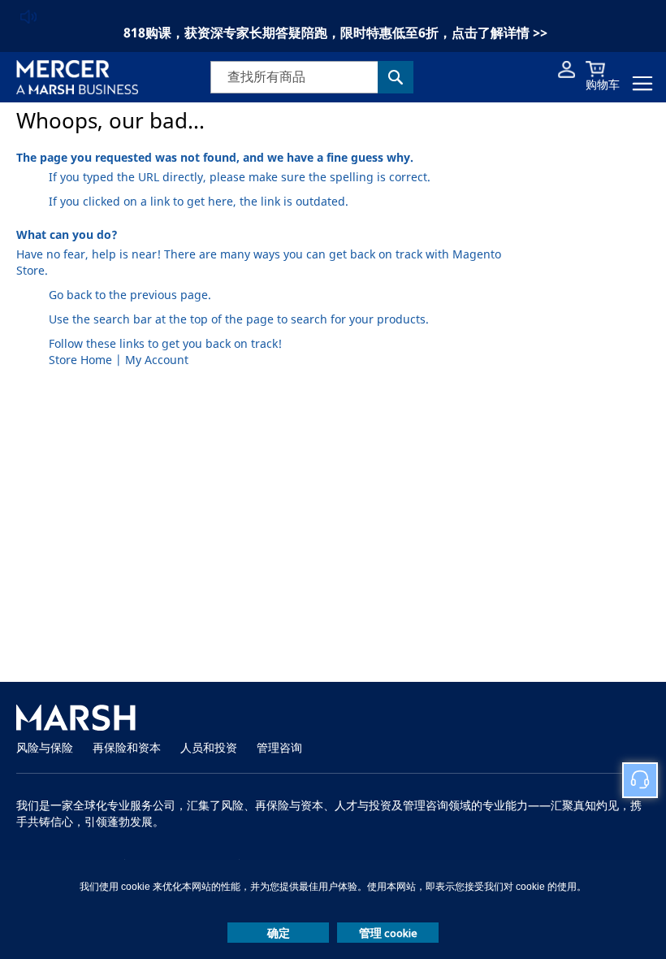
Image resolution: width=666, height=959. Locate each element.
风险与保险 (44, 748)
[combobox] (311, 77)
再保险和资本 (127, 748)
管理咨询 (279, 748)
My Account (156, 360)
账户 (566, 69)
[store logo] (77, 77)
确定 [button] (278, 933)
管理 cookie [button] (388, 933)
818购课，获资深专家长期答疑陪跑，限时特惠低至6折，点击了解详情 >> (335, 32)
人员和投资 (208, 748)
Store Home (80, 360)
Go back (70, 295)
